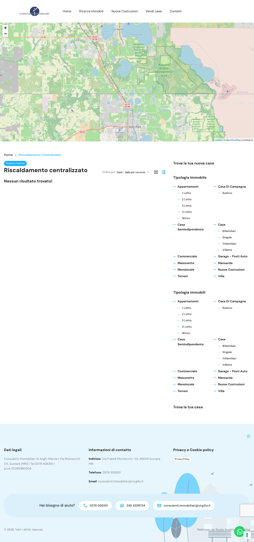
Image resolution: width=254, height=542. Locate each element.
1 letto (186, 193)
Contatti (176, 11)
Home (67, 11)
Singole (227, 237)
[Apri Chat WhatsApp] (239, 531)
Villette (227, 250)
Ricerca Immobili (91, 11)
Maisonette (186, 263)
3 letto (186, 205)
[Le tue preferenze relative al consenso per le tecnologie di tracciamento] (247, 535)
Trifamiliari (229, 243)
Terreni (183, 276)
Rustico (227, 193)
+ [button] (5, 27)
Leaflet (218, 139)
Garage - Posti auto (232, 256)
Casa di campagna (232, 187)
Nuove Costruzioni (125, 11)
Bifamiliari (229, 231)
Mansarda (225, 263)
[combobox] (134, 172)
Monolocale (186, 270)
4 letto (187, 212)
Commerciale (187, 256)
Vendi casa (154, 11)
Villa (221, 276)
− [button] (5, 33)
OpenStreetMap (233, 139)
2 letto (186, 199)
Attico (186, 218)
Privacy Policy (182, 459)
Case (221, 225)
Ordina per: (109, 172)
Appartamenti (188, 187)
